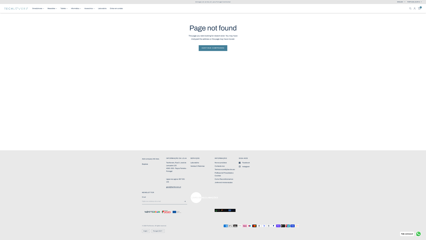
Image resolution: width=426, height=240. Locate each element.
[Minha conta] (414, 8)
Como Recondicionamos (224, 179)
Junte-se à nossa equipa (223, 182)
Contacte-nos (220, 166)
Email (144, 197)
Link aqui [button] (193, 193)
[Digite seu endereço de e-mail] (185, 201)
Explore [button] (145, 164)
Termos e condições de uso (225, 169)
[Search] (410, 8)
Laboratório (194, 163)
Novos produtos (221, 163)
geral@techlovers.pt (173, 187)
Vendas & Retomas (197, 166)
